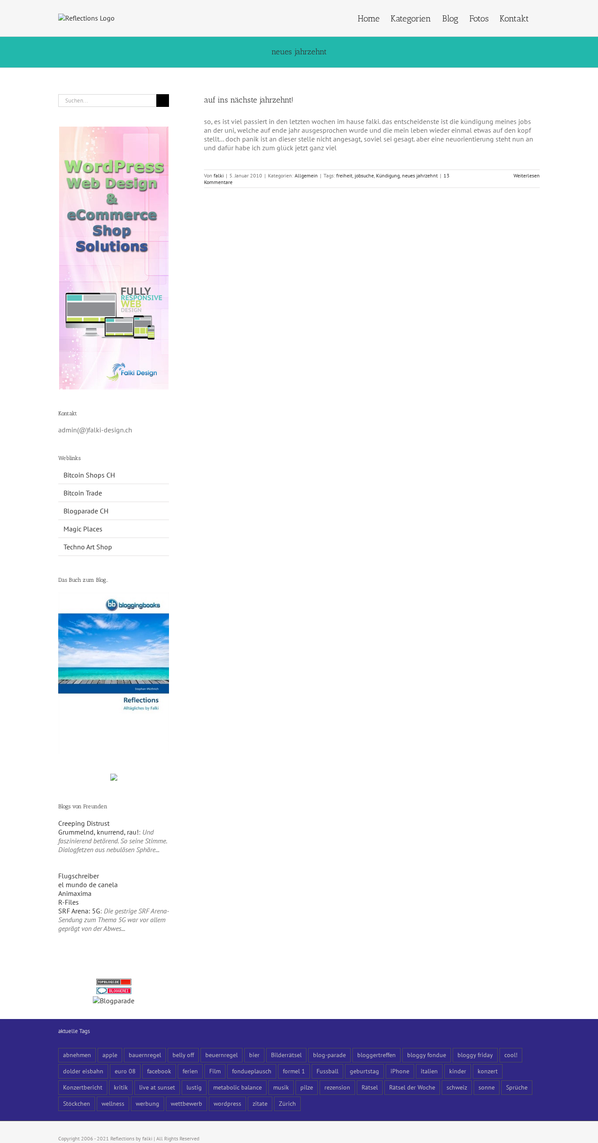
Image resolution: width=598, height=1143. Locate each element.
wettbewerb (186, 1103)
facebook (159, 1071)
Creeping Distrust (83, 823)
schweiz (457, 1087)
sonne (486, 1087)
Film (215, 1071)
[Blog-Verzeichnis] (113, 991)
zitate (260, 1103)
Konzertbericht (82, 1087)
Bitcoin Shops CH (89, 475)
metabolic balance (237, 1087)
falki (219, 175)
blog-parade (329, 1055)
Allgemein (306, 175)
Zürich (287, 1103)
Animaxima (74, 893)
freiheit (344, 175)
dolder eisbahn (83, 1071)
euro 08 (125, 1071)
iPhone (399, 1071)
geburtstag (364, 1071)
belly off (183, 1055)
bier (254, 1055)
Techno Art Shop (87, 546)
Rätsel (370, 1087)
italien (429, 1071)
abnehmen (77, 1055)
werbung (147, 1103)
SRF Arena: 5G (79, 910)
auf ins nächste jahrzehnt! (248, 100)
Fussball (327, 1071)
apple (109, 1055)
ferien (190, 1071)
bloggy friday (475, 1055)
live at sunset (157, 1087)
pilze (306, 1087)
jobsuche (364, 175)
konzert (488, 1071)
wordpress (227, 1103)
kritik (121, 1087)
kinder (457, 1071)
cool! (510, 1055)
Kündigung (388, 175)
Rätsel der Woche (412, 1087)
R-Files (68, 902)
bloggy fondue (426, 1055)
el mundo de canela (88, 884)
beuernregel (221, 1055)
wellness (113, 1103)
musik (281, 1087)
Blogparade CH (86, 510)
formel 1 (294, 1071)
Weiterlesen (527, 175)
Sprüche (517, 1087)
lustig (194, 1087)
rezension (337, 1087)
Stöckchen (76, 1103)
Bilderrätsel (286, 1055)
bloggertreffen (376, 1055)
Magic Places (82, 528)
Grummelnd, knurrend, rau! (98, 832)
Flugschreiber (78, 875)
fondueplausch (251, 1071)
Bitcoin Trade (82, 492)
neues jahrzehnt (420, 175)
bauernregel (145, 1055)
